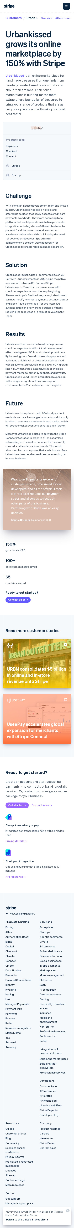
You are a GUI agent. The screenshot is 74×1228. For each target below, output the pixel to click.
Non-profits (47, 1026)
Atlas (9, 932)
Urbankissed (15, 75)
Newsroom (46, 1138)
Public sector (47, 1036)
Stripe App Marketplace (54, 1058)
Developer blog (49, 1115)
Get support (13, 1198)
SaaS (43, 984)
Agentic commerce (51, 937)
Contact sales (16, 599)
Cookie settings (15, 1180)
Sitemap (10, 1175)
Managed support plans (20, 1203)
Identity (10, 984)
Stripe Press (47, 1143)
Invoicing (11, 989)
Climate (10, 956)
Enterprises (47, 927)
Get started (16, 805)
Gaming (44, 999)
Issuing (10, 994)
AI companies (48, 989)
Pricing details (15, 841)
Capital (10, 946)
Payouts (10, 1018)
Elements (11, 975)
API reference (14, 876)
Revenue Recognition (18, 1028)
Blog (8, 1138)
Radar (9, 1023)
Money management (52, 975)
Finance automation (51, 956)
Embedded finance (51, 951)
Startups (45, 932)
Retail (43, 1041)
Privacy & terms (15, 1156)
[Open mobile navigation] (66, 6)
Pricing (9, 927)
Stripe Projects (49, 1110)
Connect (11, 960)
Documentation (49, 1086)
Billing (9, 941)
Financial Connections (18, 980)
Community (12, 1143)
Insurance (45, 1013)
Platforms (46, 980)
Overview (47, 18)
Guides (10, 1128)
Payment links (14, 1008)
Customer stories (16, 1133)
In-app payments (50, 965)
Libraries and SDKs (51, 1105)
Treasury (11, 1047)
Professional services (53, 1031)
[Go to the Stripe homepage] (9, 908)
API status (46, 1095)
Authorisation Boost (17, 937)
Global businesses (51, 960)
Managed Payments (17, 1004)
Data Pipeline (13, 970)
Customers (14, 18)
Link (8, 999)
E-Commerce (47, 946)
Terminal (11, 1042)
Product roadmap (50, 1128)
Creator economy (50, 994)
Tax (8, 1037)
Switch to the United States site (26, 1219)
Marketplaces (48, 970)
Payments (12, 1013)
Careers (44, 1133)
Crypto (10, 965)
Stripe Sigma (13, 1032)
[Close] (67, 1211)
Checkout (11, 951)
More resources (15, 1185)
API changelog (48, 1100)
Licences (11, 1170)
